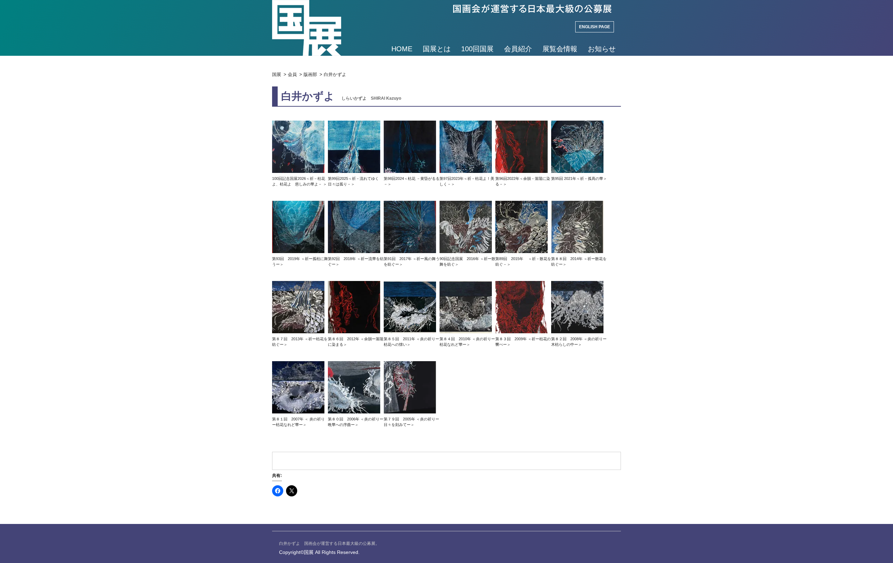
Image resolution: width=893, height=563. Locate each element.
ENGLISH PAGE (594, 26)
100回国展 (477, 49)
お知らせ (602, 49)
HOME (401, 49)
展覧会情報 (559, 49)
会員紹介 (518, 49)
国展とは (437, 49)
